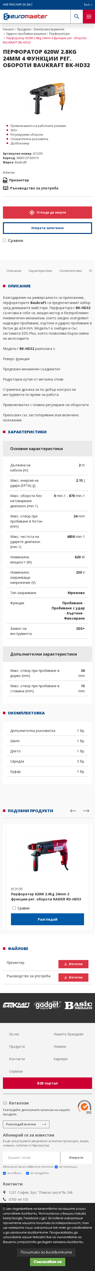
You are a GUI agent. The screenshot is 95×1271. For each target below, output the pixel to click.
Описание (14, 271)
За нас (14, 1034)
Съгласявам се (48, 1262)
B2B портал (47, 1083)
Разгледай (47, 919)
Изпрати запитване (47, 228)
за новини (14, 1173)
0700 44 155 (18, 1199)
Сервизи (16, 1071)
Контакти (17, 1059)
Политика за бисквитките (46, 1252)
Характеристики (40, 271)
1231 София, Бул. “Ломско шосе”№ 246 (41, 1192)
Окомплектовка (70, 271)
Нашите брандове (69, 1034)
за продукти (39, 1173)
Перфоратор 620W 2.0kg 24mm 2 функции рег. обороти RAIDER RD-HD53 (46, 896)
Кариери (60, 1059)
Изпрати (76, 1157)
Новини (60, 1046)
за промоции (68, 1166)
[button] (76, 16)
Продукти (17, 1046)
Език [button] (87, 4)
